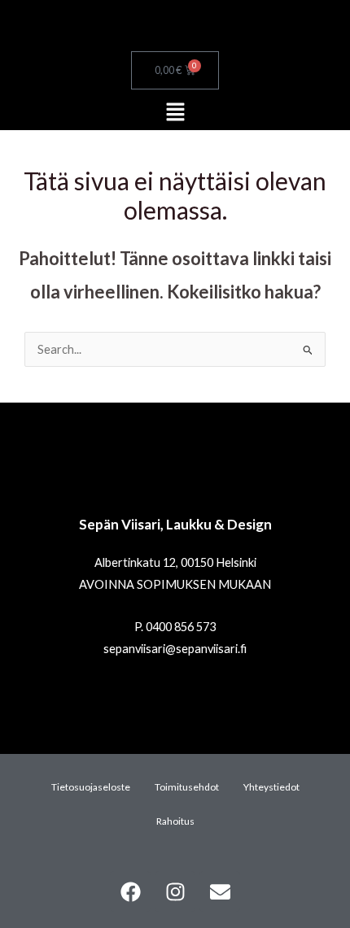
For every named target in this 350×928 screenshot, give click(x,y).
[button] (175, 112)
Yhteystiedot (271, 787)
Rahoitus (175, 821)
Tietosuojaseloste (90, 787)
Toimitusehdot (187, 787)
